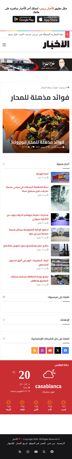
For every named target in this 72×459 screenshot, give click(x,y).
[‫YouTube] (50, 350)
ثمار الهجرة (42, 174)
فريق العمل (21, 443)
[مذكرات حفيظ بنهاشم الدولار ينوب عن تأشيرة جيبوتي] (60, 219)
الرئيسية (63, 87)
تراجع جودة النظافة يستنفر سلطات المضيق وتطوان (29, 278)
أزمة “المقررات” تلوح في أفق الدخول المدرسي (29, 262)
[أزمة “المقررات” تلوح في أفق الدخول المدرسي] (60, 265)
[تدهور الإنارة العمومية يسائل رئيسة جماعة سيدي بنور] (60, 235)
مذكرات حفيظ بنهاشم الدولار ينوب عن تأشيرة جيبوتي (28, 217)
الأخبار (15, 439)
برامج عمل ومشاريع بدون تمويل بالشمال (26, 245)
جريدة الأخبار (56, 147)
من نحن (51, 443)
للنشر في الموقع (37, 443)
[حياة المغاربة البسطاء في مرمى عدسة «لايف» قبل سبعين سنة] (60, 198)
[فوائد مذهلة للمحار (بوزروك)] (36, 131)
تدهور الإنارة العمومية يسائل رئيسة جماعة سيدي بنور (28, 232)
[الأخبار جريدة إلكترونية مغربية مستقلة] (56, 44)
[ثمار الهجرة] (60, 177)
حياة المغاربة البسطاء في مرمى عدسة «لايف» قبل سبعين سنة (32, 34)
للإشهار (10, 443)
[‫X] (57, 350)
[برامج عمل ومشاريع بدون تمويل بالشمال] (60, 250)
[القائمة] (4, 46)
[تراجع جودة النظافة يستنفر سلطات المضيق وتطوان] (60, 280)
